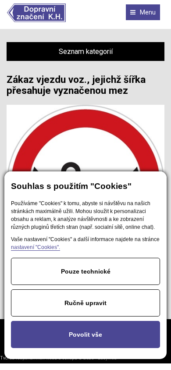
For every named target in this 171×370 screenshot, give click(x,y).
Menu (148, 12)
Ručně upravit (85, 302)
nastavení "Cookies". (35, 247)
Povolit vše (85, 334)
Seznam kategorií (86, 51)
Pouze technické (85, 271)
